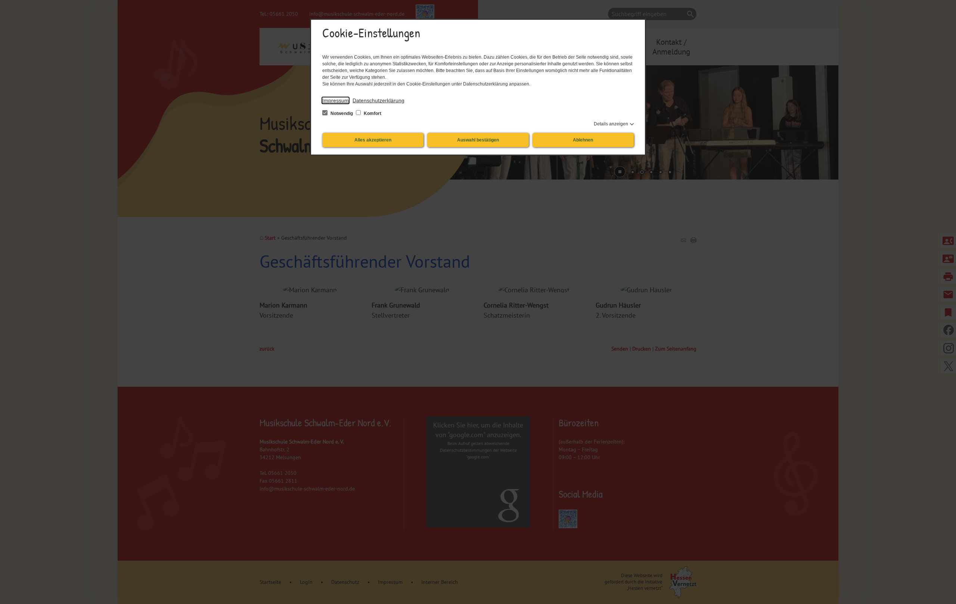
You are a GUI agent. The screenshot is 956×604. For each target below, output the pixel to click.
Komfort (372, 113)
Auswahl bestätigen (478, 140)
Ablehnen (583, 140)
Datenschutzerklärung (378, 100)
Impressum (335, 100)
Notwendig (341, 113)
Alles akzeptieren (372, 140)
